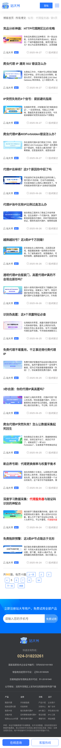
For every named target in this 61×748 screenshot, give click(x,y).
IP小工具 (51, 714)
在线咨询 (16, 742)
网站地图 (51, 718)
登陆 (46, 5)
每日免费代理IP (26, 710)
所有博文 (21, 18)
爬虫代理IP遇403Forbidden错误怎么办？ (30, 134)
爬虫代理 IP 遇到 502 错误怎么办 (24, 64)
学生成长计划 (53, 710)
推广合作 (51, 706)
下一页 (10, 585)
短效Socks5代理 (11, 718)
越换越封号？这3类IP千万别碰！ (24, 240)
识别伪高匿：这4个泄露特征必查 (24, 314)
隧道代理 (8, 702)
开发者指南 (24, 702)
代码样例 (23, 706)
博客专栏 (42, 718)
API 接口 (42, 710)
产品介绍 (42, 702)
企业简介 (51, 702)
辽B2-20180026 (41, 671)
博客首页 (8, 18)
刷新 (21, 585)
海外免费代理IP (26, 718)
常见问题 (42, 714)
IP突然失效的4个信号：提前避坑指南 (27, 99)
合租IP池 (8, 714)
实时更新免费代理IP (28, 714)
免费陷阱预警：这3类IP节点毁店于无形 (28, 538)
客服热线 (45, 742)
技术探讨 (53, 52)
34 (39, 580)
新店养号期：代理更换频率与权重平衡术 (29, 464)
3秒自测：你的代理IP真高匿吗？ (24, 389)
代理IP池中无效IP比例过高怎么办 (25, 204)
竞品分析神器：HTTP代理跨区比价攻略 (29, 28)
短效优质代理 (10, 706)
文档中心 (42, 706)
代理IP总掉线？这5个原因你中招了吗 (27, 169)
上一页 (31, 574)
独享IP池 (8, 710)
